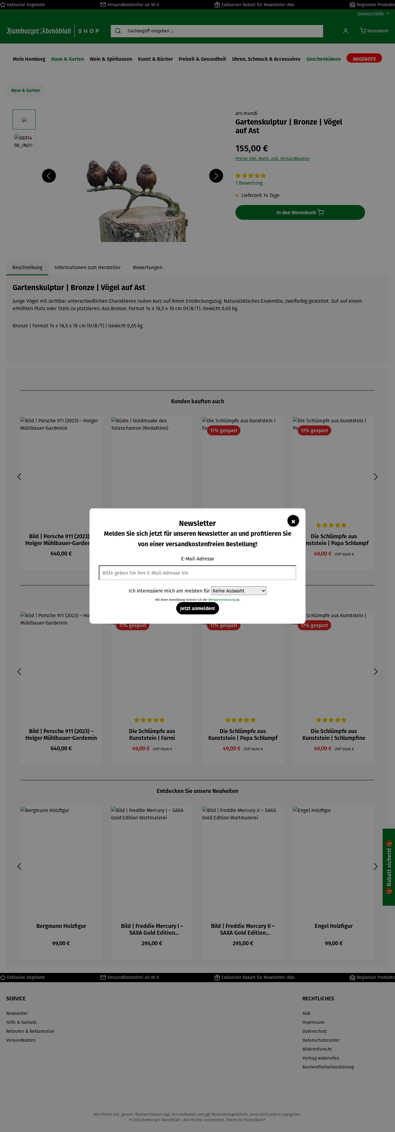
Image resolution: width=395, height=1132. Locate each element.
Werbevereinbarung (221, 599)
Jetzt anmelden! (197, 608)
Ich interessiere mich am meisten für (169, 590)
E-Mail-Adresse (197, 558)
